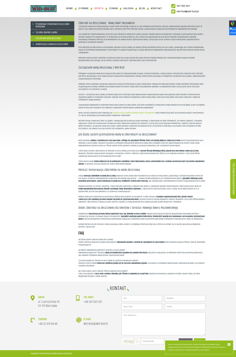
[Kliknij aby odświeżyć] (131, 343)
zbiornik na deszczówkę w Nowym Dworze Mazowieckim (134, 113)
